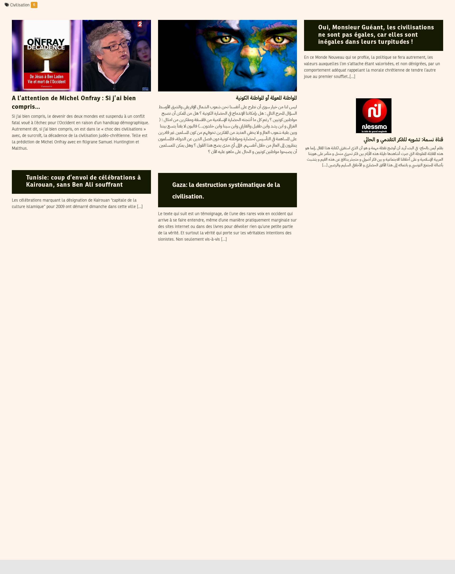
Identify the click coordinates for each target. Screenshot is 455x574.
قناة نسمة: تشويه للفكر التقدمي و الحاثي (403, 139)
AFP (37, 165)
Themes (313, 15)
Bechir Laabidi (192, 15)
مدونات (167, 15)
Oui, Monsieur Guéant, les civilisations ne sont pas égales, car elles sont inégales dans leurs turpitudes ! (376, 35)
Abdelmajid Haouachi (50, 15)
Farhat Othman (340, 15)
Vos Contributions (343, 93)
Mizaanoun (190, 168)
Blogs (19, 15)
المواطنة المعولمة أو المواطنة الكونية (266, 98)
